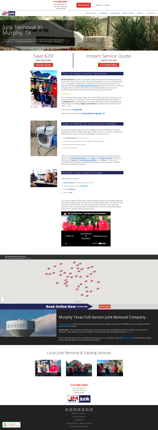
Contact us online (68, 182)
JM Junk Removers (79, 417)
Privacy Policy (83, 426)
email (70, 192)
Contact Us (151, 13)
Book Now (105, 306)
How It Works (115, 13)
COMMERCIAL (103, 13)
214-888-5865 (60, 1)
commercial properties (87, 160)
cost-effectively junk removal (87, 86)
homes (73, 160)
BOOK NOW (43, 65)
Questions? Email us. (79, 413)
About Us (140, 13)
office (104, 160)
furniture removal (105, 158)
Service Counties (128, 13)
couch (93, 158)
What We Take (91, 13)
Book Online (83, 5)
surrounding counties (78, 158)
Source (129, 332)
